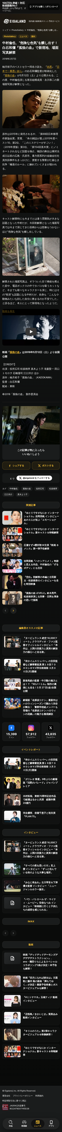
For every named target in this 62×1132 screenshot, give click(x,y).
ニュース (37, 1123)
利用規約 (39, 1095)
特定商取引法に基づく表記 (14, 1100)
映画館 (24, 1126)
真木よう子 (22, 494)
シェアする (18, 465)
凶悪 (49, 66)
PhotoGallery (18, 30)
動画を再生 (8, 311)
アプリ (51, 1123)
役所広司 (40, 488)
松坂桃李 (53, 488)
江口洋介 (8, 494)
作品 (11, 1126)
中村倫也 (14, 488)
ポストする (48, 465)
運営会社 (6, 1095)
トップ (5, 30)
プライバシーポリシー (23, 1095)
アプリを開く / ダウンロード (44, 6)
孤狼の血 (10, 75)
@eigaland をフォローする (36, 478)
